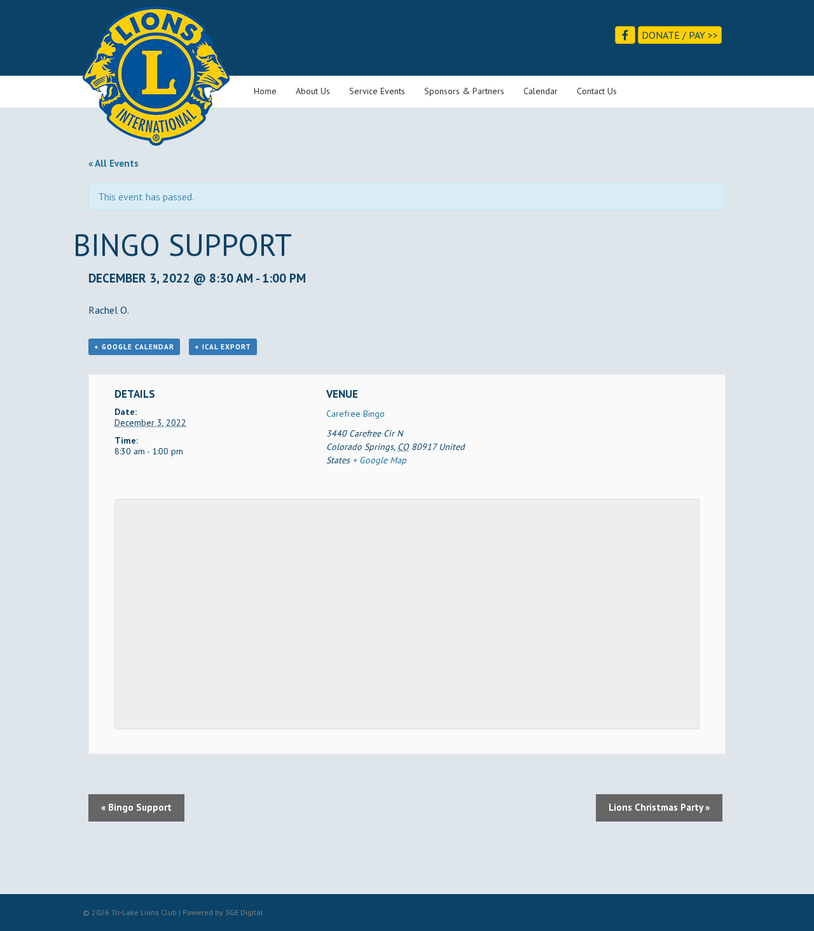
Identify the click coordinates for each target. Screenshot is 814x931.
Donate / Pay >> (680, 35)
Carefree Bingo (355, 413)
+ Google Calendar (134, 346)
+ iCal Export (223, 346)
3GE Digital (244, 912)
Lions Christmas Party (659, 807)
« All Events (113, 163)
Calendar (540, 91)
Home (265, 91)
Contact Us (597, 91)
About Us (313, 91)
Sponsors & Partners (464, 91)
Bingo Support (136, 807)
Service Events (377, 91)
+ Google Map (379, 460)
